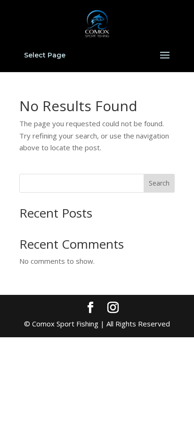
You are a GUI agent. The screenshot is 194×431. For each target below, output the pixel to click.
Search (159, 183)
